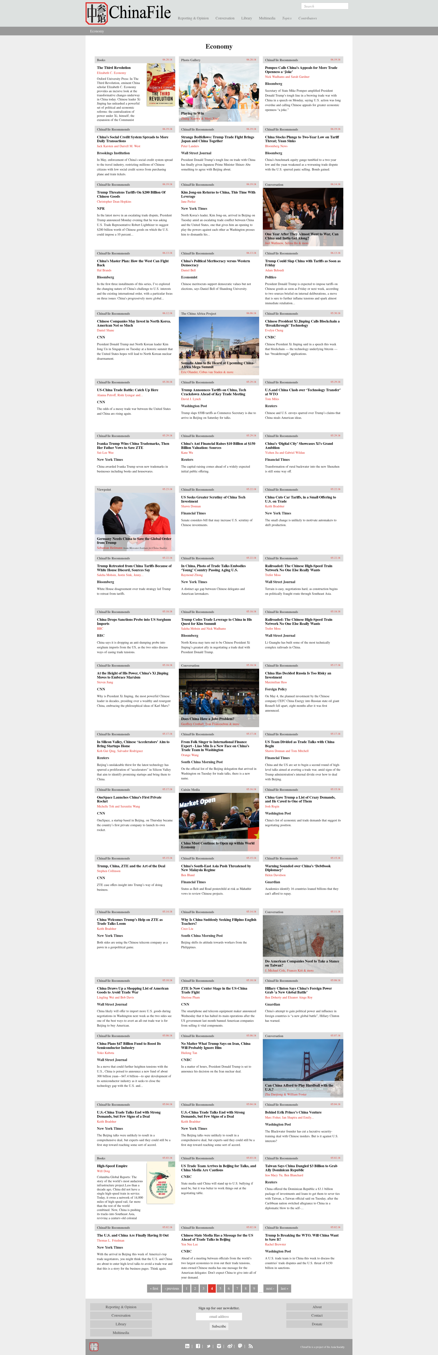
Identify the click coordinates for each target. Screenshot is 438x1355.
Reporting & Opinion (193, 18)
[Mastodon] (240, 1346)
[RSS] (250, 1346)
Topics (287, 18)
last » (284, 1288)
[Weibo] (229, 1346)
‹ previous (172, 1288)
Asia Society (337, 1347)
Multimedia (267, 18)
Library (246, 18)
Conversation (225, 18)
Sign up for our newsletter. (219, 1307)
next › (270, 1288)
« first (154, 1288)
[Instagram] (219, 1346)
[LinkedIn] (187, 1346)
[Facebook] (198, 1346)
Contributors (307, 18)
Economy (97, 31)
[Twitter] (208, 1346)
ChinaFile (130, 13)
